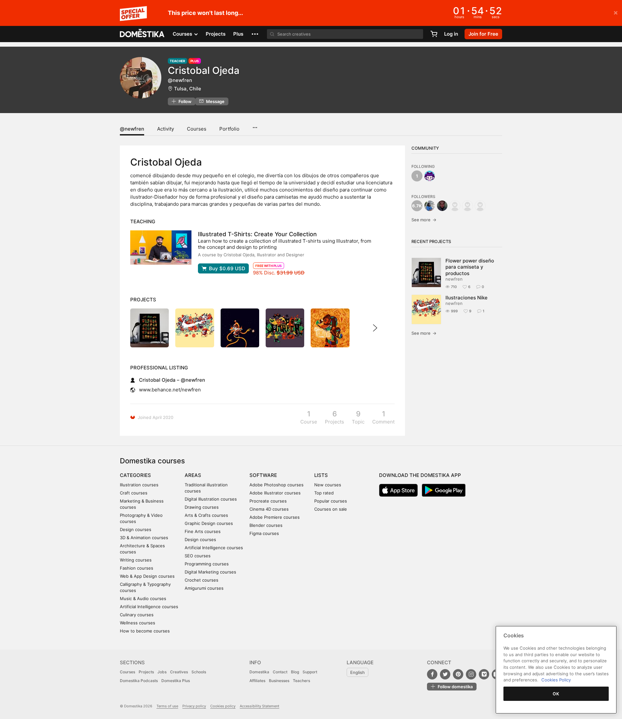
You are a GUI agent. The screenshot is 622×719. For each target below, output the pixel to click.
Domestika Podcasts (139, 680)
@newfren (132, 129)
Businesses (279, 680)
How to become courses (145, 630)
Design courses (135, 529)
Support (310, 671)
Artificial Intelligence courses (149, 606)
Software (263, 475)
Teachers (301, 680)
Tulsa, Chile (187, 89)
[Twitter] (445, 674)
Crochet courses (201, 580)
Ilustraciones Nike (466, 298)
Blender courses (265, 525)
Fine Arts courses (203, 531)
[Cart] (434, 34)
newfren (454, 279)
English (357, 672)
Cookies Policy (556, 679)
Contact (280, 671)
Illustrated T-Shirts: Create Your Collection (257, 234)
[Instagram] (471, 674)
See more (423, 219)
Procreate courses (268, 501)
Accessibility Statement (259, 706)
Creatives (179, 671)
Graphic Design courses (209, 523)
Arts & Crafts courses (206, 515)
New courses (327, 484)
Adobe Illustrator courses (275, 492)
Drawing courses (202, 507)
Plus (238, 34)
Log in (451, 34)
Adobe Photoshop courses (276, 484)
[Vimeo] (484, 674)
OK (556, 693)
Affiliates (257, 680)
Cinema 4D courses (269, 509)
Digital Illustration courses (211, 499)
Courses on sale (330, 509)
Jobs (162, 671)
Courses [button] (183, 34)
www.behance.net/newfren (170, 390)
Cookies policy (223, 706)
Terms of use (167, 706)
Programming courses (207, 563)
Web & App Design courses (147, 576)
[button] (255, 34)
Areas (193, 475)
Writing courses (136, 559)
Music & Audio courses (143, 598)
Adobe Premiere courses (274, 517)
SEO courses (198, 555)
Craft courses (133, 492)
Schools (198, 671)
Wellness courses (137, 622)
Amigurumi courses (204, 588)
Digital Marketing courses (210, 571)
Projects (215, 34)
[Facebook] (432, 674)
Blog (295, 671)
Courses (196, 129)
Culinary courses (137, 614)
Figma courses (264, 533)
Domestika (259, 671)
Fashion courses (136, 568)
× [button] (615, 12)
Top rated (324, 492)
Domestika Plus (175, 680)
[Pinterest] (458, 674)
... (254, 125)
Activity (165, 129)
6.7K (417, 205)
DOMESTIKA (142, 34)
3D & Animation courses (144, 537)
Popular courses (330, 501)
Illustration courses (139, 484)
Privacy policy (194, 706)
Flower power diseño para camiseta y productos (469, 267)
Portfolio (229, 129)
